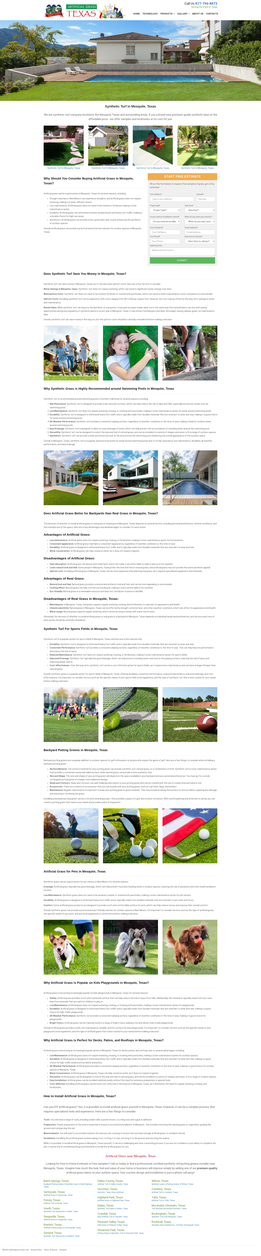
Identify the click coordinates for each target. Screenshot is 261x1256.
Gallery (182, 13)
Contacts (212, 13)
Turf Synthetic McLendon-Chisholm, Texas (169, 1209)
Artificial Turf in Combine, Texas (165, 1192)
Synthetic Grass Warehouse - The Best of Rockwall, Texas (175, 1225)
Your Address (156, 194)
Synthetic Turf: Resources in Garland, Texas (62, 1236)
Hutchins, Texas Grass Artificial (111, 1192)
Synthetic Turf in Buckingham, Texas (167, 1217)
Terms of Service (50, 1250)
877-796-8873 (206, 3)
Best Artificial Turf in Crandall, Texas (113, 1217)
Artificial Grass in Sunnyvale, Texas (58, 1195)
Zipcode (200, 194)
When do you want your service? (198, 217)
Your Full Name (156, 228)
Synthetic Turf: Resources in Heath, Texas (61, 1211)
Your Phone (155, 237)
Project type (155, 206)
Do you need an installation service (164, 217)
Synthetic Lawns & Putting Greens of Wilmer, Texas (172, 1184)
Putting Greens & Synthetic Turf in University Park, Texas (121, 1233)
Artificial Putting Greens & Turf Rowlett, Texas (62, 1228)
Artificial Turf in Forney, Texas (56, 1203)
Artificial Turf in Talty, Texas (163, 1200)
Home (136, 13)
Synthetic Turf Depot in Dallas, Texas (113, 1209)
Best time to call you (193, 237)
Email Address (191, 228)
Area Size (189, 206)
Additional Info (156, 246)
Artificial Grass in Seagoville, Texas (58, 1220)
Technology (150, 13)
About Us (197, 13)
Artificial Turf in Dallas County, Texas (113, 1184)
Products (166, 13)
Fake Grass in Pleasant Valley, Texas (113, 1225)
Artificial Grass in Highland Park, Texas (114, 1200)
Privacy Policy (36, 1250)
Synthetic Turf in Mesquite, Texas (63, 168)
